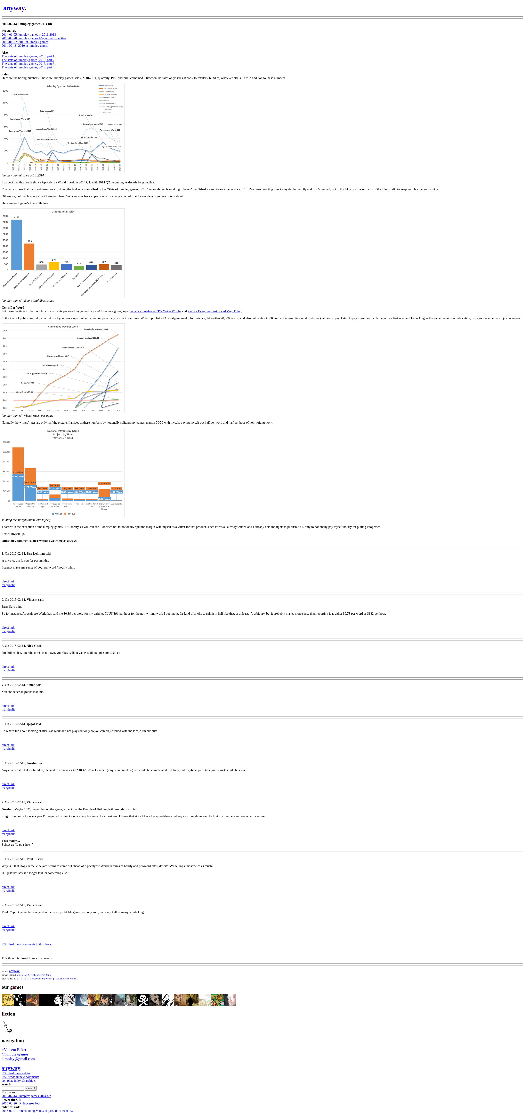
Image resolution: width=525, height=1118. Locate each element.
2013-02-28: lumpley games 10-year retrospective (34, 38)
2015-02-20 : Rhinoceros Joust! (34, 974)
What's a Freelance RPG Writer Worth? (155, 311)
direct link (8, 581)
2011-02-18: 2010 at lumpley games (25, 45)
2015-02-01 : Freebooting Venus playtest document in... (47, 978)
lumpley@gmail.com (18, 1059)
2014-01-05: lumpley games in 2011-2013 (29, 34)
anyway (11, 1068)
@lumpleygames (15, 1054)
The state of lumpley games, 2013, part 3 (28, 63)
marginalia (8, 585)
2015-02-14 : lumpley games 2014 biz (26, 1096)
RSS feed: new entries (16, 1073)
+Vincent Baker (14, 1049)
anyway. (14, 971)
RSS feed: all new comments (20, 1077)
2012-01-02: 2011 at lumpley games (25, 42)
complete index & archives (19, 1080)
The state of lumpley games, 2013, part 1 (28, 56)
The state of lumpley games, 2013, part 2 (28, 60)
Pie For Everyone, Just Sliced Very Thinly (215, 311)
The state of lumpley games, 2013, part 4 (28, 67)
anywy (13, 8)
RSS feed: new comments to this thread (27, 944)
